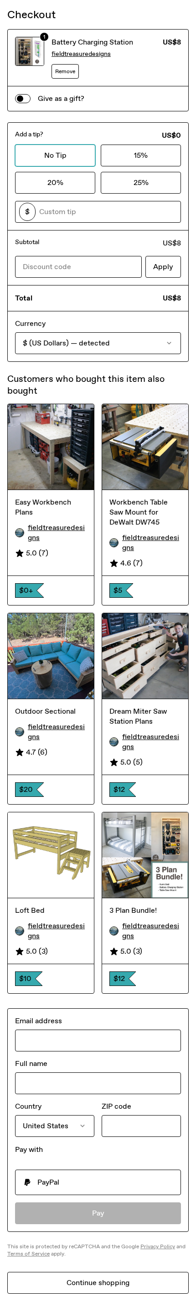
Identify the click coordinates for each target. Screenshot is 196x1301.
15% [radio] (141, 155)
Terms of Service (28, 1254)
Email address (38, 1020)
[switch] (23, 98)
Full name (31, 1063)
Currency (30, 323)
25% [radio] (141, 182)
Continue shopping (98, 1282)
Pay (98, 1213)
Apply (163, 266)
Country (28, 1106)
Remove (65, 71)
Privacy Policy (157, 1246)
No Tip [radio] (55, 155)
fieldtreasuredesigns (81, 54)
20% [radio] (55, 182)
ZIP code (116, 1106)
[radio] (98, 1182)
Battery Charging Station (92, 42)
